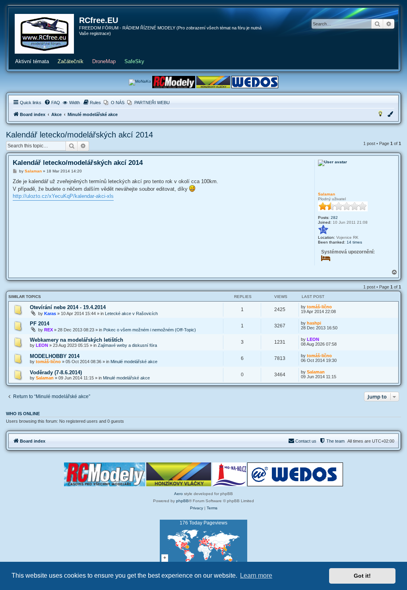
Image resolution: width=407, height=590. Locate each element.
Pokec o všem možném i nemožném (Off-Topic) (149, 329)
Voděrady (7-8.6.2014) (56, 372)
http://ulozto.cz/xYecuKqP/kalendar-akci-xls (63, 196)
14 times (354, 242)
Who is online (23, 413)
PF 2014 (39, 324)
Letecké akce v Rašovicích (131, 313)
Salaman (326, 194)
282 (334, 217)
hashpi (314, 323)
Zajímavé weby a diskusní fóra (127, 345)
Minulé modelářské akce (133, 361)
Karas (50, 313)
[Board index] (44, 34)
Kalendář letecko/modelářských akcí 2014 (79, 134)
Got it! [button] (362, 576)
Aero (178, 493)
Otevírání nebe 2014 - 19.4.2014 (68, 307)
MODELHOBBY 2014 (54, 356)
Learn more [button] (256, 575)
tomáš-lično (319, 306)
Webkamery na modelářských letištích (76, 340)
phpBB (182, 501)
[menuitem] (52, 102)
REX (48, 329)
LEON (42, 345)
